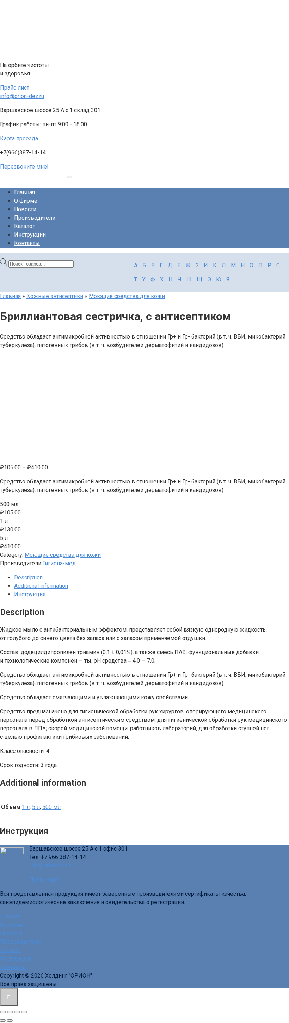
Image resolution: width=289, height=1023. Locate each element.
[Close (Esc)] (3, 1012)
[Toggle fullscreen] (17, 1012)
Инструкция (29, 594)
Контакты (27, 243)
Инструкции (30, 234)
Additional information (41, 586)
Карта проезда (19, 138)
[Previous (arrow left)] (3, 1020)
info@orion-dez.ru (22, 96)
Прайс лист (14, 87)
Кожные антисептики (54, 296)
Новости (25, 209)
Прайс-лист (44, 879)
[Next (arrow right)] (10, 1020)
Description (28, 577)
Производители (34, 217)
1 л (26, 807)
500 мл (51, 807)
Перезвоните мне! (24, 166)
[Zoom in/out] (24, 1012)
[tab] (151, 577)
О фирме (25, 200)
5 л (36, 807)
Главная (24, 192)
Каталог (24, 226)
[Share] (10, 1012)
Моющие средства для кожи (127, 296)
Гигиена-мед (59, 563)
